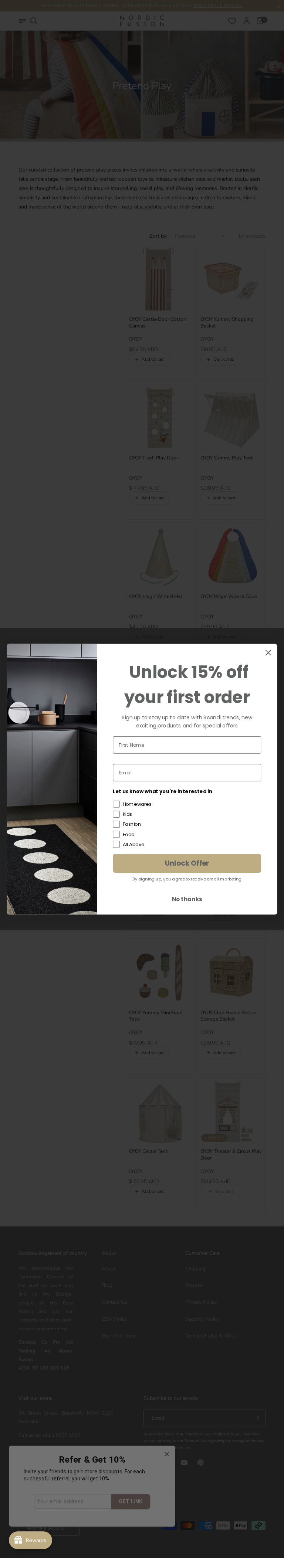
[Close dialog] (268, 652)
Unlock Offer (187, 863)
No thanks (187, 899)
